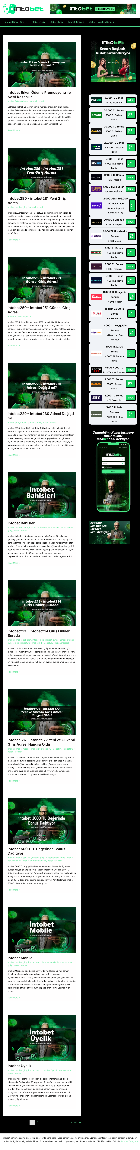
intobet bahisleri (23, 640)
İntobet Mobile (20, 958)
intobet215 (48, 643)
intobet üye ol (50, 1070)
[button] (26, 22)
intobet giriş (21, 207)
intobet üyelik (39, 860)
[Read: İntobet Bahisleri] (42, 495)
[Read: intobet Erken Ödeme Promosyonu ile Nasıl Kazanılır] (42, 64)
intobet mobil (34, 962)
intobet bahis (22, 527)
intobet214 (37, 643)
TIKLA (130, 115)
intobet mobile (23, 749)
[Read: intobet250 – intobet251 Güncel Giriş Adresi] (42, 279)
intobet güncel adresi (30, 422)
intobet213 (25, 643)
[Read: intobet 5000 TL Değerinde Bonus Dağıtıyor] (42, 820)
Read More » (14, 130)
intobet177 (57, 749)
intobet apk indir (23, 857)
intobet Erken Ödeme (18, 101)
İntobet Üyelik (20, 1066)
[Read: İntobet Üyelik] (42, 1037)
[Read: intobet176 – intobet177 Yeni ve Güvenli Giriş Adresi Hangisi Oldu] (42, 712)
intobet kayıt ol (35, 1070)
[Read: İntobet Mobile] (42, 929)
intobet (11, 207)
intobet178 (68, 749)
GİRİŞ (131, 100)
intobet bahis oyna (38, 527)
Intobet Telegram (129, 1141)
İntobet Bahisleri (22, 523)
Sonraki (75, 1122)
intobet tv (35, 749)
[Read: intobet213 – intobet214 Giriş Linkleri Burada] (42, 603)
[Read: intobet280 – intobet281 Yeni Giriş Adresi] (42, 170)
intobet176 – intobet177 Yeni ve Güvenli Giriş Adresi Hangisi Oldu (41, 742)
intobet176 (46, 749)
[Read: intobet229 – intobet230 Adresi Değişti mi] (42, 385)
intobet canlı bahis (57, 527)
